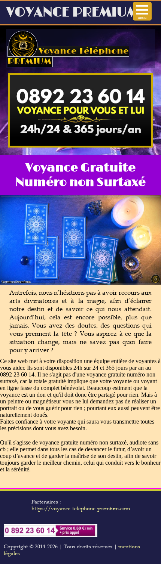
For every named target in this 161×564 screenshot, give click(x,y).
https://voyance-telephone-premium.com (80, 508)
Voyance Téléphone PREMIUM (68, 56)
